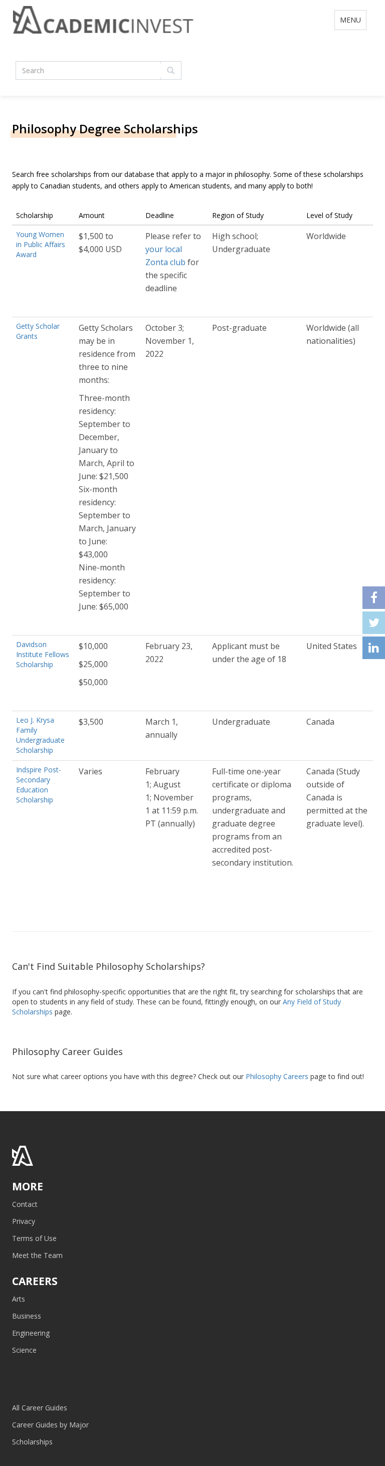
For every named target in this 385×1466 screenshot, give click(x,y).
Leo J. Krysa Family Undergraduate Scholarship (40, 735)
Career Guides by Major (50, 1424)
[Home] (103, 30)
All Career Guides (39, 1407)
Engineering (31, 1333)
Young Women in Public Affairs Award (40, 244)
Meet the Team (37, 1255)
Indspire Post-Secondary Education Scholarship (38, 784)
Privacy (23, 1221)
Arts (18, 1299)
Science (24, 1350)
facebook (373, 597)
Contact (25, 1204)
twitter (373, 622)
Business (26, 1316)
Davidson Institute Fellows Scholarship (42, 654)
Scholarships (32, 1441)
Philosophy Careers (277, 1076)
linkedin (373, 648)
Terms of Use (34, 1238)
